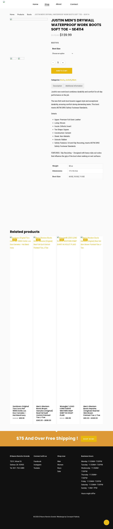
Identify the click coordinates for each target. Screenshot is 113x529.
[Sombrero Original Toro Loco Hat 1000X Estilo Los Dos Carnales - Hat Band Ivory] (21, 319)
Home (12, 15)
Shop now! (88, 439)
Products (20, 15)
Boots (29, 15)
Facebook (37, 461)
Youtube (37, 468)
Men (59, 461)
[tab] (57, 85)
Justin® (68, 80)
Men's (74, 80)
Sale (59, 471)
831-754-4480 (18, 468)
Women (60, 465)
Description (57, 86)
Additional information (74, 86)
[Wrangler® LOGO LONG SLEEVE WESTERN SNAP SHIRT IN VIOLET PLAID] (68, 319)
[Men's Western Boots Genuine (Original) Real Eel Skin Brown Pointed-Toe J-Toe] (92, 319)
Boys (59, 468)
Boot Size (56, 49)
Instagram (37, 465)
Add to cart (61, 70)
